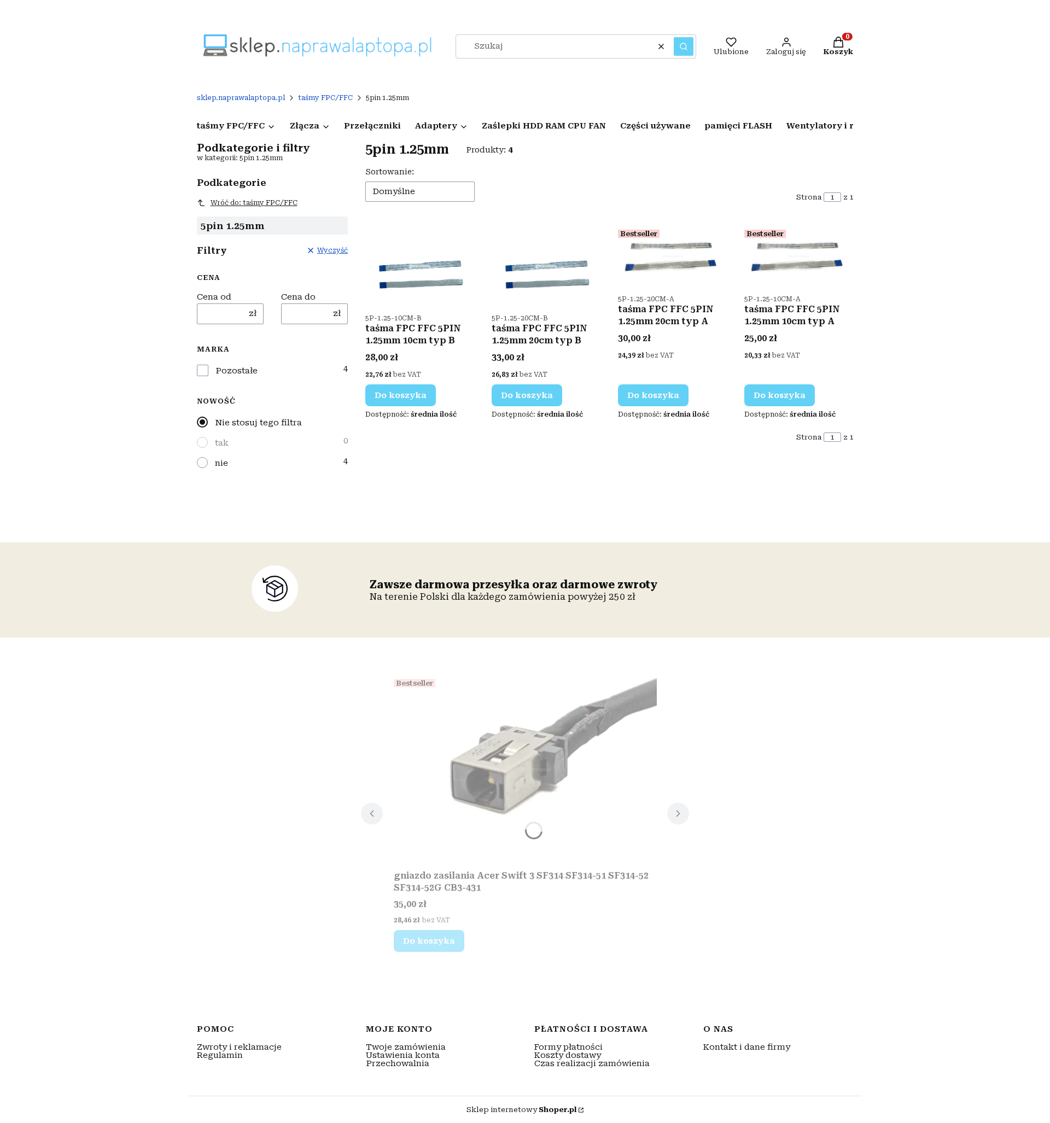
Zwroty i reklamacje (239, 1047)
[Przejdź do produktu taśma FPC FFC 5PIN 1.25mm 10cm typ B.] (419, 266)
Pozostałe (236, 371)
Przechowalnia (397, 1063)
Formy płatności (568, 1047)
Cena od (214, 297)
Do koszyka (401, 395)
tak (222, 443)
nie (221, 463)
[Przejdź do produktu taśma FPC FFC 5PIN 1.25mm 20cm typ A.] (672, 256)
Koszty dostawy (567, 1055)
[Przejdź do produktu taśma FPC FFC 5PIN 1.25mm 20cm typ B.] (546, 266)
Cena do (298, 297)
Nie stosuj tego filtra (258, 423)
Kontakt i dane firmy (746, 1047)
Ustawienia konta (403, 1055)
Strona (808, 197)
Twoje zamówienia (406, 1047)
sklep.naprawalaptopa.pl (241, 98)
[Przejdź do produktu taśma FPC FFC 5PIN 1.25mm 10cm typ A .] (798, 256)
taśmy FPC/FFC (325, 98)
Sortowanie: (389, 171)
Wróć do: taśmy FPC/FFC (254, 203)
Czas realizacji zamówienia (592, 1063)
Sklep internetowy (521, 1110)
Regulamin (220, 1055)
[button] (683, 46)
